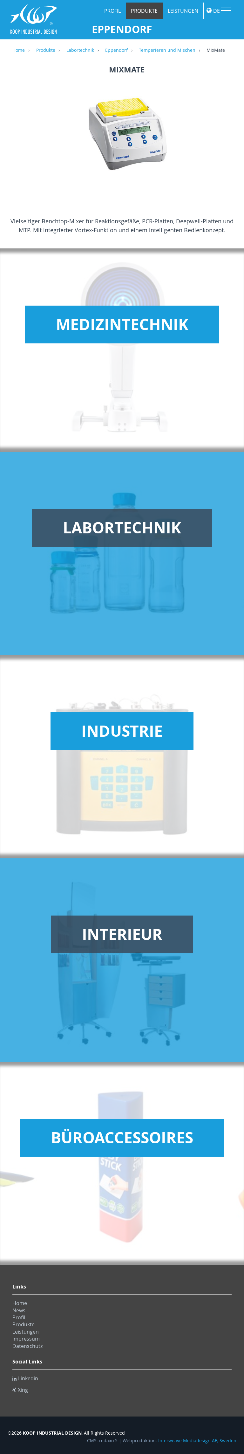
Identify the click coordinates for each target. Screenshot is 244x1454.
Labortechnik (80, 50)
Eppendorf (116, 50)
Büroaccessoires (122, 1137)
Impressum (26, 1338)
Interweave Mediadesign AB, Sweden (197, 1441)
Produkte (144, 10)
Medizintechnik (122, 324)
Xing (23, 1389)
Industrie (122, 730)
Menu (225, 10)
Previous (19, 140)
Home (18, 50)
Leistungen (183, 10)
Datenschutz (27, 1345)
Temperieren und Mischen (167, 50)
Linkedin (28, 1378)
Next (235, 140)
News (18, 1310)
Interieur (122, 934)
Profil (112, 10)
